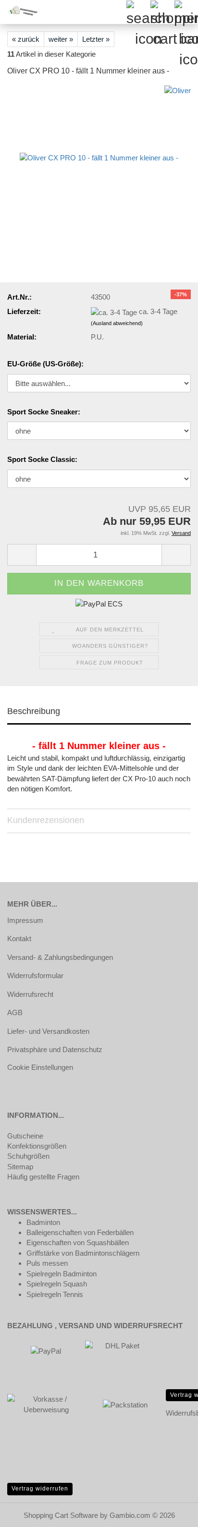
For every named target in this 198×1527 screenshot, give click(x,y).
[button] (21, 555)
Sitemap (20, 1167)
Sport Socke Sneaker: (43, 412)
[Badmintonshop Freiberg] (19, 12)
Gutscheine (25, 1136)
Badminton (43, 1222)
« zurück (25, 39)
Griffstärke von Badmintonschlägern (82, 1253)
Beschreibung (33, 711)
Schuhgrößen (28, 1156)
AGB (15, 1012)
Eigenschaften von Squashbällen (77, 1242)
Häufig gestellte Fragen (43, 1177)
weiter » (61, 39)
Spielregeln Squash (56, 1284)
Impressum (25, 920)
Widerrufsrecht (30, 994)
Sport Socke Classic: (42, 459)
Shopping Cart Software (61, 1515)
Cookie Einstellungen (40, 1067)
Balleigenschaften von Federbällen (80, 1232)
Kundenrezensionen (45, 820)
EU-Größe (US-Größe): (45, 364)
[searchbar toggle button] (138, 12)
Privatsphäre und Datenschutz (54, 1049)
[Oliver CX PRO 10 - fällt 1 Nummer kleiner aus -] (99, 157)
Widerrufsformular (35, 975)
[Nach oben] (171, 1512)
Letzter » (96, 39)
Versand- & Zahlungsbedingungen (60, 957)
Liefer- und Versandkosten (48, 1031)
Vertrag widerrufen (40, 1488)
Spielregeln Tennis (54, 1294)
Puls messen (47, 1263)
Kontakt (19, 938)
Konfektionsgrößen (36, 1146)
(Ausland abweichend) (117, 323)
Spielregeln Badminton (61, 1274)
